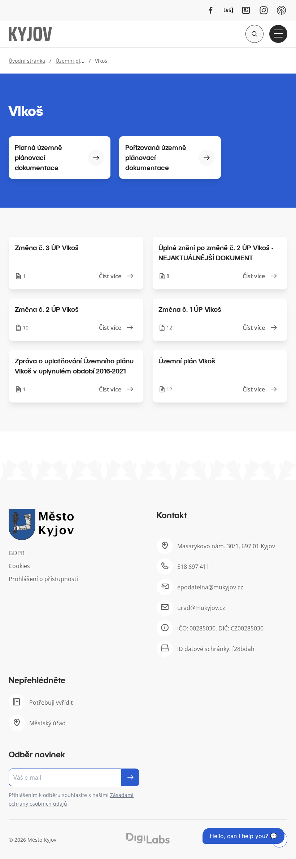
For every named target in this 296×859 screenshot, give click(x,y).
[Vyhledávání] (254, 34)
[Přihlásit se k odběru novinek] (130, 777)
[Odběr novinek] (74, 777)
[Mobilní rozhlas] (281, 10)
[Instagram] (264, 10)
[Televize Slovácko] (228, 10)
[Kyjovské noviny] (246, 10)
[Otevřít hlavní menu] (278, 34)
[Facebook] (211, 10)
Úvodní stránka (27, 60)
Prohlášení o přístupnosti (43, 579)
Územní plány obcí (78, 60)
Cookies (19, 566)
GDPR (17, 553)
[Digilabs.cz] (148, 838)
